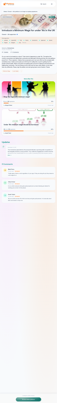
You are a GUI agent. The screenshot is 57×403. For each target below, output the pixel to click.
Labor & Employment (7, 17)
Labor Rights (15, 71)
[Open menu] (51, 4)
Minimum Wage (6, 71)
